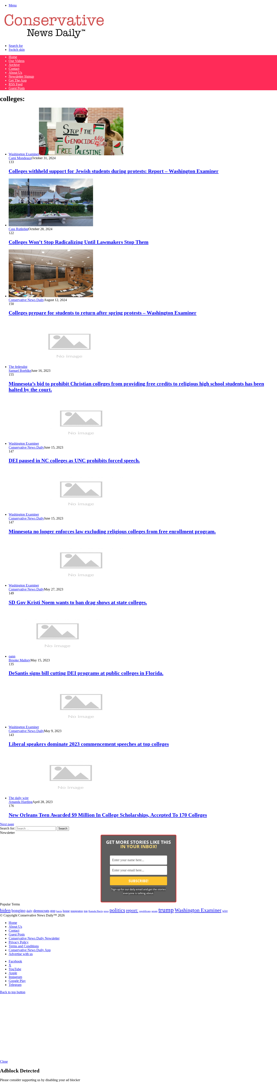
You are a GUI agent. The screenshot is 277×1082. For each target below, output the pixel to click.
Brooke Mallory (20, 660)
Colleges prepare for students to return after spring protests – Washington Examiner (102, 313)
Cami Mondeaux (20, 158)
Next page (7, 824)
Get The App (18, 80)
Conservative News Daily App (30, 950)
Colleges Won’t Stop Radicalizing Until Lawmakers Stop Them (78, 242)
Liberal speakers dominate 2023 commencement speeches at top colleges (89, 744)
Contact (14, 68)
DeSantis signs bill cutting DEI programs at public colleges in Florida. (86, 673)
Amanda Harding (20, 802)
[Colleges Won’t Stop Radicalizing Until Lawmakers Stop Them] (51, 225)
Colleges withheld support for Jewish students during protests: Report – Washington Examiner (114, 171)
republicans (145, 911)
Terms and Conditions (24, 946)
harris (59, 911)
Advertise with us (21, 954)
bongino (18, 910)
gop (52, 911)
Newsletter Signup (21, 76)
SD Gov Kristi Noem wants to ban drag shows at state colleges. (78, 602)
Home (13, 57)
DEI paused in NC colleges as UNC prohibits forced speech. (74, 460)
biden (5, 910)
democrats (41, 910)
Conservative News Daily (26, 300)
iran (86, 911)
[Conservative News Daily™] (54, 38)
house (66, 911)
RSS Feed (16, 84)
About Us (15, 72)
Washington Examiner (198, 910)
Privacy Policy (19, 942)
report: (132, 910)
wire (225, 911)
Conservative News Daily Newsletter (34, 938)
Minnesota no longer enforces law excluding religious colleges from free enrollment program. (112, 531)
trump (166, 909)
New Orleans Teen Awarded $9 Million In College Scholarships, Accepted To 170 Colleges (108, 815)
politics (117, 910)
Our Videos (16, 61)
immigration (77, 911)
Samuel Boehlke (20, 370)
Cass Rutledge (18, 229)
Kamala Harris (96, 911)
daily (29, 911)
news (106, 911)
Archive (14, 65)
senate (154, 911)
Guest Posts (17, 88)
